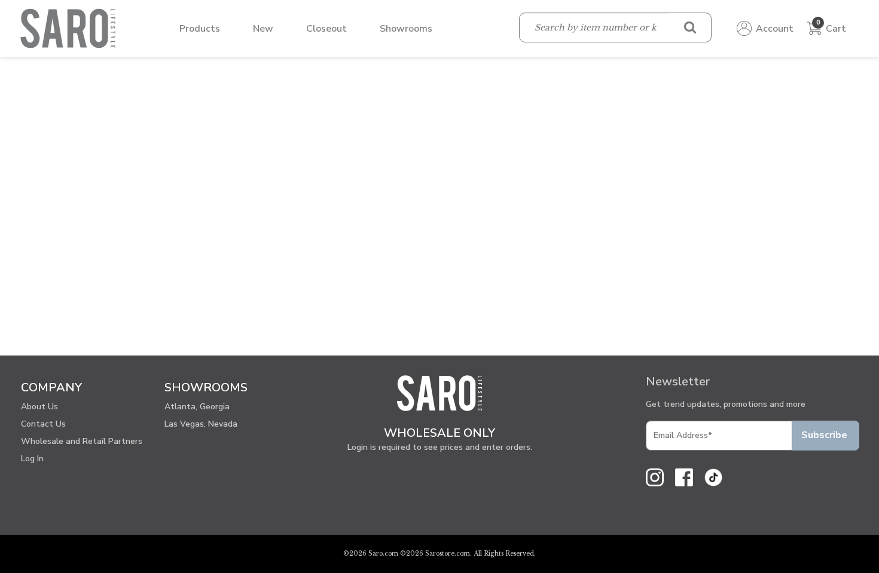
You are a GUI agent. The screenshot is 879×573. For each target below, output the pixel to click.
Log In (32, 458)
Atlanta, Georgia (197, 406)
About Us (39, 406)
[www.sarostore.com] (439, 398)
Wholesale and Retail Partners (81, 441)
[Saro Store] (71, 27)
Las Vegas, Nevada (200, 424)
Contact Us (43, 424)
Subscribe (824, 435)
